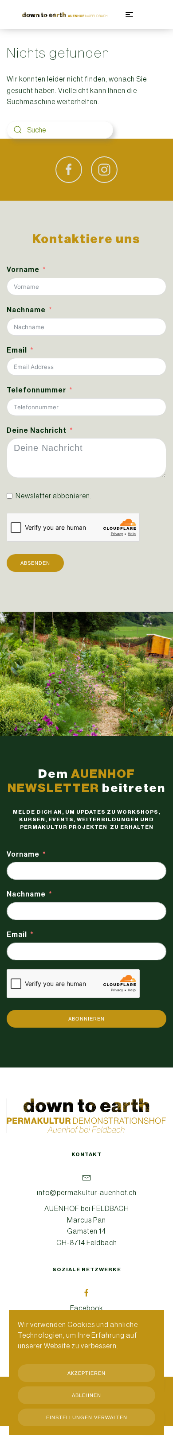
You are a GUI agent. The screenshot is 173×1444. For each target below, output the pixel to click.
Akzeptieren (86, 1373)
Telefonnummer (36, 390)
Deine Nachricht (37, 430)
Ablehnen (86, 1395)
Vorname (23, 269)
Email (17, 350)
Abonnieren (86, 1018)
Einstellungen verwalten (86, 1417)
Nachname (26, 310)
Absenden (35, 563)
